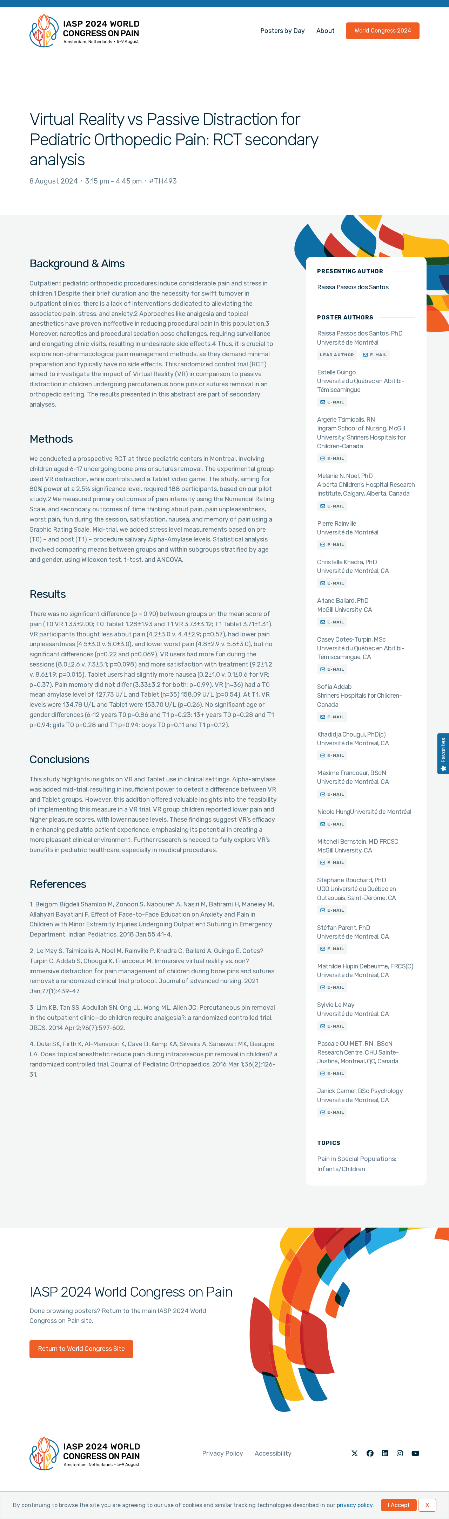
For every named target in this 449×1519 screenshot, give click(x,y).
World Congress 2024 (383, 30)
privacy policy (355, 1505)
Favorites (443, 750)
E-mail (378, 354)
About (325, 31)
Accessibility (273, 1453)
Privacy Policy (222, 1453)
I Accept (399, 1505)
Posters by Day (282, 31)
